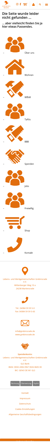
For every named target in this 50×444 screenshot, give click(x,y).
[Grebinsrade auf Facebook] (20, 4)
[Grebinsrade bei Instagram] (17, 4)
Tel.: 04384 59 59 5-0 (25, 308)
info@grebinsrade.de (25, 331)
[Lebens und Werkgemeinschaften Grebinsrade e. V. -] (6, 7)
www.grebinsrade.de (25, 334)
